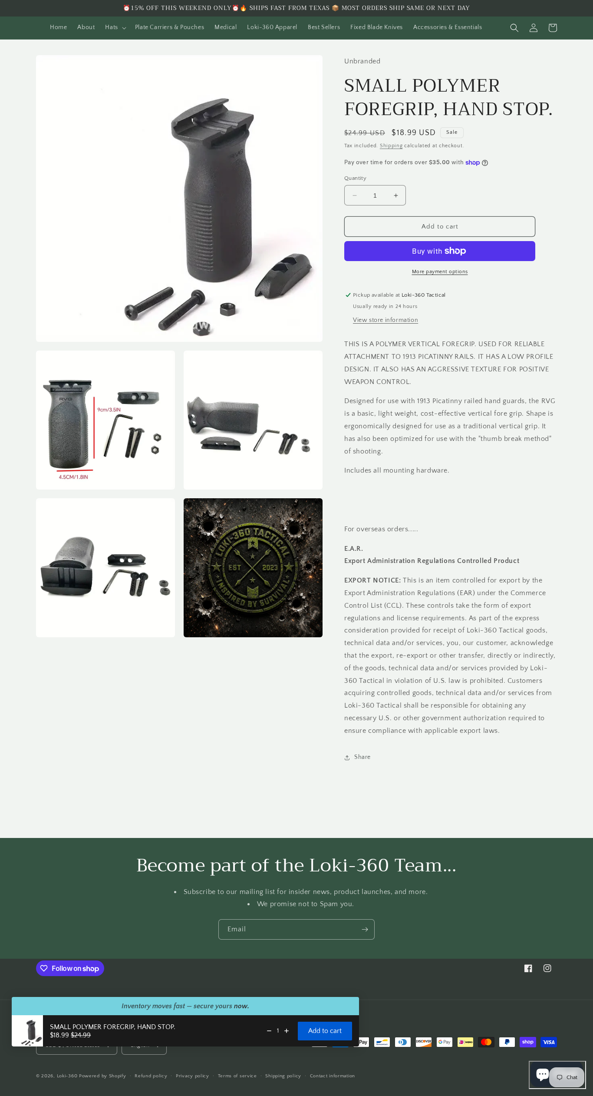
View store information (385, 320)
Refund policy (151, 1076)
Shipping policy (283, 1076)
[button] (114, 27)
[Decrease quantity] (269, 1030)
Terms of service (237, 1076)
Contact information (332, 1076)
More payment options (440, 272)
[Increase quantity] (286, 1030)
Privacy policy (192, 1076)
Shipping (391, 146)
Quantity (355, 178)
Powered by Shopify (102, 1076)
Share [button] (362, 757)
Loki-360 (67, 1076)
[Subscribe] (364, 929)
